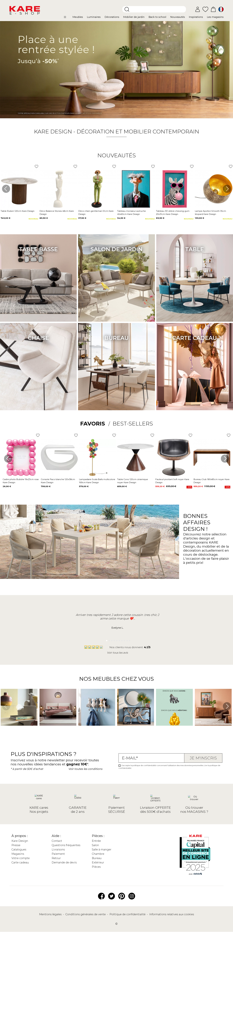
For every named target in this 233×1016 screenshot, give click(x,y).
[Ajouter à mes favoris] (36, 166)
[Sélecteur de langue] (221, 9)
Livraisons (58, 849)
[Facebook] (101, 895)
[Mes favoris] (205, 9)
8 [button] (123, 639)
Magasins (17, 853)
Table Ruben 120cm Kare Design (17, 211)
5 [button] (116, 639)
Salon (95, 845)
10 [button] (128, 639)
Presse (15, 845)
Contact (57, 840)
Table (194, 249)
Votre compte (20, 858)
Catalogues (18, 849)
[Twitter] (111, 895)
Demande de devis (64, 862)
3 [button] (111, 639)
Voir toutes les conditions (85, 769)
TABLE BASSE (38, 249)
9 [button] (126, 639)
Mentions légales (50, 914)
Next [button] (227, 189)
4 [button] (113, 639)
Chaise (38, 338)
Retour (56, 858)
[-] (116, 69)
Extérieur (98, 862)
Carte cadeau (194, 338)
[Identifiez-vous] (197, 9)
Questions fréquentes (66, 845)
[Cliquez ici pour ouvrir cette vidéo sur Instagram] (2, 729)
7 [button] (121, 639)
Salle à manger (101, 849)
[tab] (95, 423)
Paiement (58, 853)
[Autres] (67, 18)
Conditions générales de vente (85, 914)
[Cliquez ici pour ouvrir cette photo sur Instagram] (41, 729)
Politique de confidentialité (127, 914)
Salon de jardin (116, 249)
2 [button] (108, 639)
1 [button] (106, 639)
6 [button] (118, 639)
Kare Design (19, 840)
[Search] (127, 9)
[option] (116, 69)
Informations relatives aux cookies (171, 914)
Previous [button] (6, 189)
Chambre (98, 853)
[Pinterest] (121, 895)
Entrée (96, 840)
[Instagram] (131, 895)
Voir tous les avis (117, 652)
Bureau (116, 338)
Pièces (96, 866)
